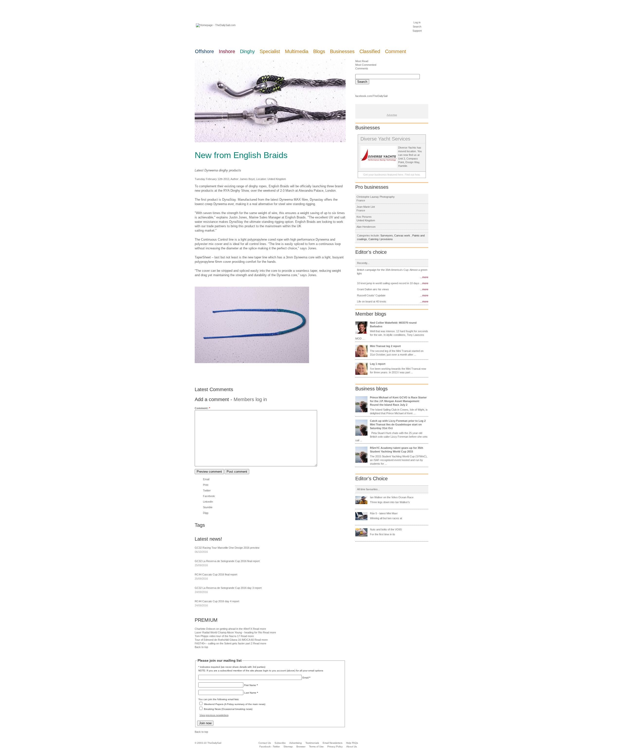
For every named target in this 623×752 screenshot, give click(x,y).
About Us (351, 746)
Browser (300, 746)
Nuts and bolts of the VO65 (386, 529)
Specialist (270, 51)
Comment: (202, 408)
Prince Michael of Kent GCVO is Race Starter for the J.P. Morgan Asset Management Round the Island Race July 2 (398, 401)
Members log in (250, 399)
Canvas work (402, 235)
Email (206, 479)
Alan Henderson (366, 226)
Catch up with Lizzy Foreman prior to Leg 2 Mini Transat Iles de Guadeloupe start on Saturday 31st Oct (398, 424)
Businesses (342, 51)
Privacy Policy (335, 746)
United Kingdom (276, 179)
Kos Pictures (364, 216)
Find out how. (412, 174)
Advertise (392, 114)
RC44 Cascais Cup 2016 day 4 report (217, 601)
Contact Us (264, 743)
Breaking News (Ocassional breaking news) (228, 709)
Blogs (319, 51)
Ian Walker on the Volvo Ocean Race (391, 497)
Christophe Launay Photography (376, 196)
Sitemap (288, 746)
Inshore (227, 51)
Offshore (204, 51)
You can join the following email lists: (218, 699)
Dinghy (247, 51)
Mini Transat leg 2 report (385, 346)
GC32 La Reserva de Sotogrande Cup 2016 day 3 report (228, 587)
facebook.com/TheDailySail (371, 95)
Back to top (201, 647)
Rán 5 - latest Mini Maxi (383, 513)
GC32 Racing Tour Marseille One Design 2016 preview (227, 547)
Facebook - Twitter (269, 746)
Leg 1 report (377, 363)
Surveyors (386, 235)
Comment (395, 51)
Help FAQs (352, 743)
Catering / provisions (380, 239)
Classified (369, 51)
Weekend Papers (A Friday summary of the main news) (234, 704)
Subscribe (280, 743)
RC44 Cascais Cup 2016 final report (216, 574)
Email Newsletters (333, 743)
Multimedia (296, 51)
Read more (259, 628)
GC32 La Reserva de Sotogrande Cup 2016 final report (227, 561)
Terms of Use (316, 746)
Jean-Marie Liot (366, 206)
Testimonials (312, 743)
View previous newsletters (214, 715)
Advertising (295, 743)
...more (424, 277)
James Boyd (247, 179)
